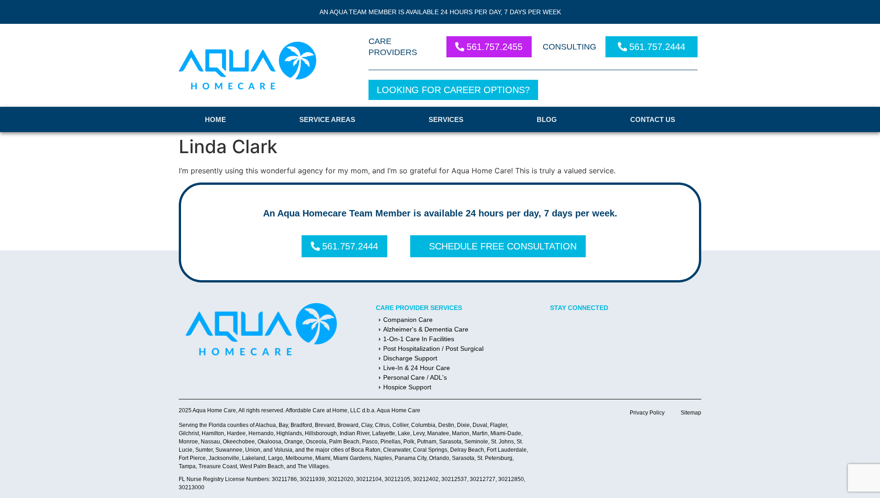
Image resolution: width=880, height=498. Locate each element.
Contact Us (652, 119)
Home (215, 119)
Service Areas (327, 119)
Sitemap (691, 412)
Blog (547, 119)
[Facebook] (561, 331)
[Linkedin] (589, 331)
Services (446, 119)
